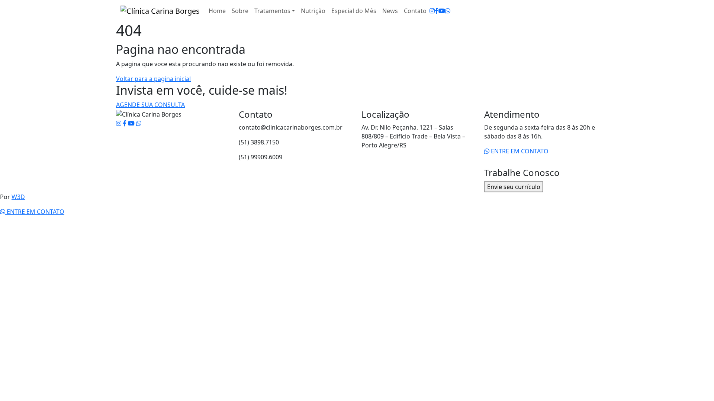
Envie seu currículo (513, 187)
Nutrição (313, 11)
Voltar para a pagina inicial (153, 79)
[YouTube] (441, 10)
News (390, 11)
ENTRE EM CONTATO (519, 151)
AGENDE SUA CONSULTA (150, 105)
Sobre (240, 11)
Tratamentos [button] (272, 11)
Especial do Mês (353, 11)
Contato (415, 11)
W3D (18, 197)
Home (217, 11)
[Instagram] (432, 10)
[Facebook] (436, 10)
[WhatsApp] (447, 10)
